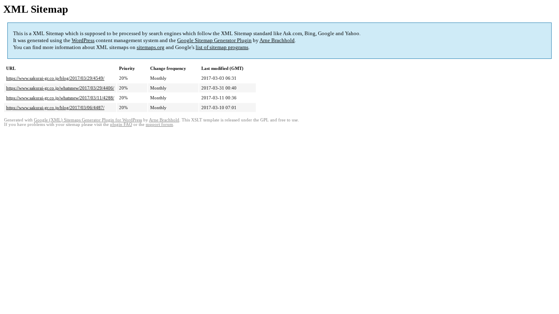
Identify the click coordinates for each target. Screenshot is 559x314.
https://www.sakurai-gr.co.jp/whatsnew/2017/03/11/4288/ (60, 97)
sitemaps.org (151, 47)
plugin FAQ (121, 124)
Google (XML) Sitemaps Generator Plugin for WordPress (88, 120)
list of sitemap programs (222, 47)
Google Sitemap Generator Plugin (214, 40)
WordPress (83, 40)
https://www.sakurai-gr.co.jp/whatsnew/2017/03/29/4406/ (60, 87)
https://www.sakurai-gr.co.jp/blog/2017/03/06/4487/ (55, 107)
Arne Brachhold (277, 40)
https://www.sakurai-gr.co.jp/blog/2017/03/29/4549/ (55, 78)
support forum (159, 124)
